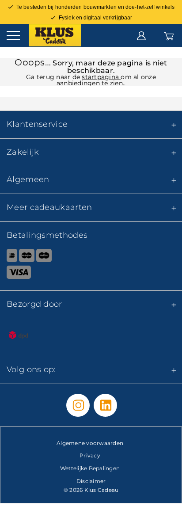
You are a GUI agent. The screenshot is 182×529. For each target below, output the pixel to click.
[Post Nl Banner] (91, 337)
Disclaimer (91, 481)
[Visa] (91, 274)
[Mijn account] (141, 35)
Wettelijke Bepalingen (90, 468)
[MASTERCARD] (26, 257)
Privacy (90, 455)
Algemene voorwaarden (90, 443)
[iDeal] (8, 257)
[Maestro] (44, 257)
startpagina (101, 77)
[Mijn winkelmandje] (169, 35)
